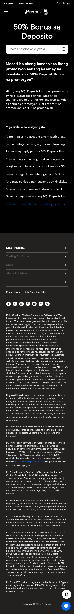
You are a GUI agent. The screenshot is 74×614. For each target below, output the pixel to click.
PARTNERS (8, 3)
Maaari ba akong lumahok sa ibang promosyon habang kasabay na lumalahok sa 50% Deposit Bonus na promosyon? (37, 204)
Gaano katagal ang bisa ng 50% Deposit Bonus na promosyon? (37, 197)
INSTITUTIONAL (26, 3)
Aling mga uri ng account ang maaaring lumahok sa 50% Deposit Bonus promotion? (37, 137)
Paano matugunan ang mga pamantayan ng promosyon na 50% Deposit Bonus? (37, 144)
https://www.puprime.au (29, 461)
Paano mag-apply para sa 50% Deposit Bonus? (37, 152)
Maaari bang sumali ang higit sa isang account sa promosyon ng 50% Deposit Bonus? (37, 159)
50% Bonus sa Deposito (37, 31)
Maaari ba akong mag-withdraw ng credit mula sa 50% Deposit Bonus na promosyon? (37, 189)
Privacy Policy (13, 292)
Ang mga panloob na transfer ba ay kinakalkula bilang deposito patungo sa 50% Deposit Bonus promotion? (37, 182)
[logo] (39, 12)
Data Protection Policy (35, 292)
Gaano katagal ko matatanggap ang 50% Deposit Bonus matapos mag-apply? (37, 174)
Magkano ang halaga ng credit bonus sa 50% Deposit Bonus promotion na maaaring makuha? (37, 167)
